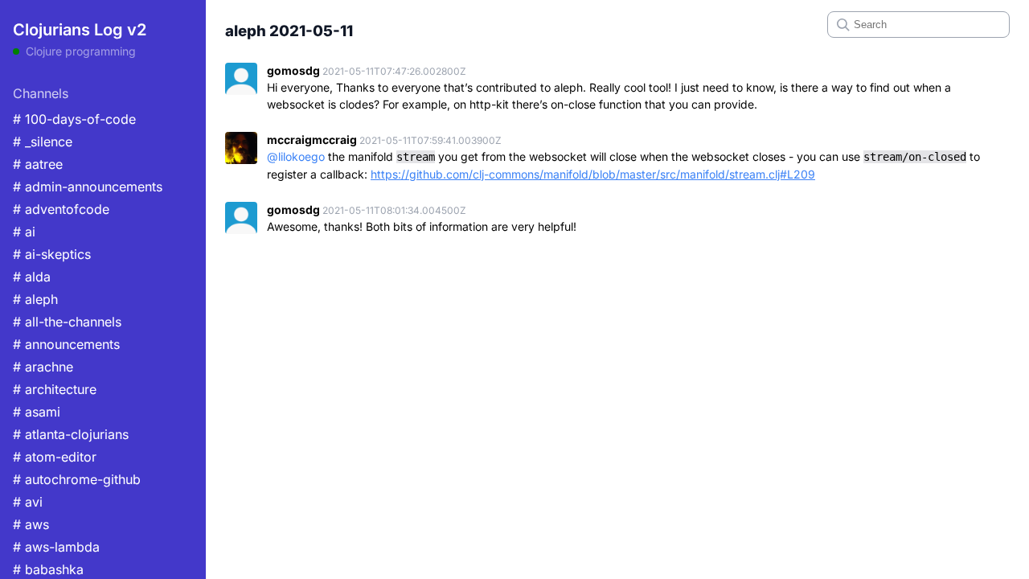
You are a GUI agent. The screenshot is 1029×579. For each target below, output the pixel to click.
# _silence (42, 141)
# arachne (43, 367)
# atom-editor (54, 457)
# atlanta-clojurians (71, 434)
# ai (24, 232)
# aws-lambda (56, 547)
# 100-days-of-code (74, 119)
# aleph (35, 299)
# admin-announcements (87, 187)
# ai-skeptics (52, 254)
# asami (36, 412)
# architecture (54, 389)
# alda (32, 277)
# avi (28, 502)
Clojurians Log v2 (79, 29)
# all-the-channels (67, 322)
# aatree (38, 164)
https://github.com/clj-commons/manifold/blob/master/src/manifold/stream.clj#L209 (593, 174)
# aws (31, 524)
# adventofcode (61, 209)
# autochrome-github (77, 479)
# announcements (66, 344)
